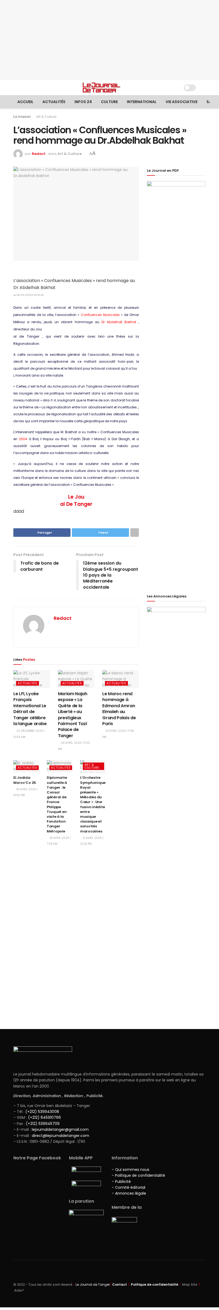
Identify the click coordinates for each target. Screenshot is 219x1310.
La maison (22, 116)
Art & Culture (46, 116)
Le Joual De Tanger (76, 500)
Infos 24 (83, 101)
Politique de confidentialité (154, 1284)
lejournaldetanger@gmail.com (60, 1129)
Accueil (25, 101)
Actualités (53, 101)
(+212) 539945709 (43, 1123)
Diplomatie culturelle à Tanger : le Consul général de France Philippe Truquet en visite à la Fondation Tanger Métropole (57, 804)
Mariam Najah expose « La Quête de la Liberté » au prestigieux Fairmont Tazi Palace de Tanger (72, 715)
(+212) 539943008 (42, 1111)
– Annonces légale (129, 1193)
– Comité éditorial (128, 1187)
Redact (38, 153)
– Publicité (121, 1181)
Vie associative (181, 101)
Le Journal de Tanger (93, 1284)
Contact (119, 1284)
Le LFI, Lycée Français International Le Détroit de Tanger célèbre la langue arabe (29, 709)
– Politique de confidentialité (138, 1175)
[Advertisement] (109, 40)
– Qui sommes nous (130, 1169)
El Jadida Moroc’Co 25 (24, 780)
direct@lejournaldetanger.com (60, 1135)
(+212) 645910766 (44, 1117)
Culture (109, 101)
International (142, 101)
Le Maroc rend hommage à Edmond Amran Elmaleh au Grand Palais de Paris (119, 709)
